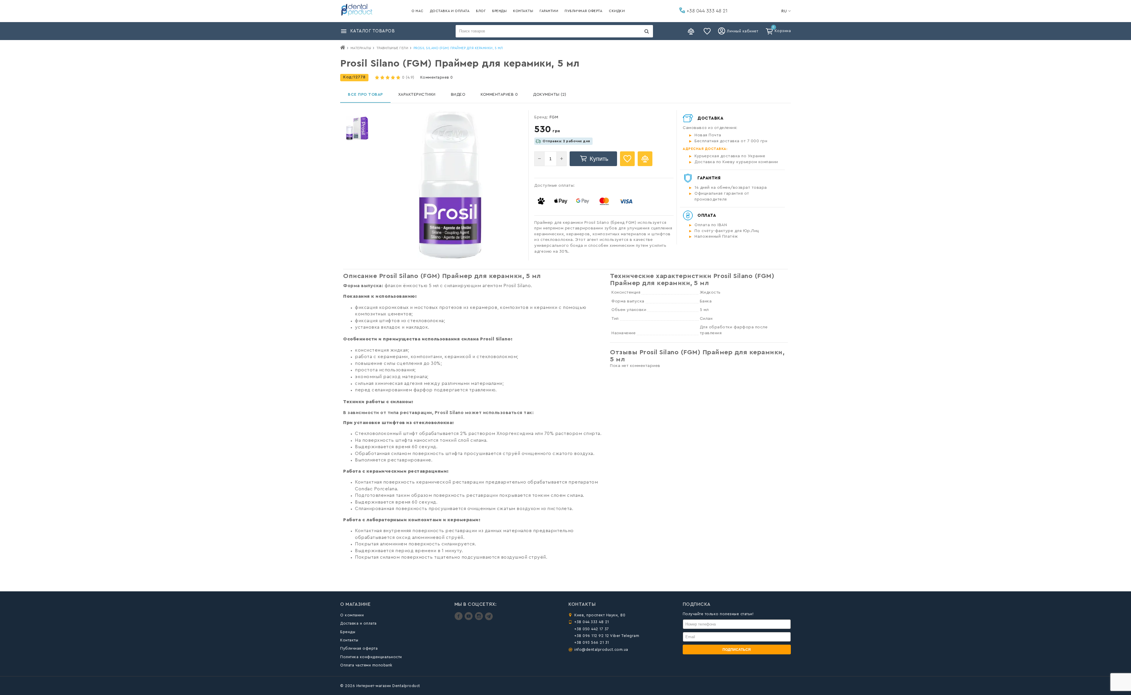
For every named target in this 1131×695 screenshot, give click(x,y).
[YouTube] (469, 619)
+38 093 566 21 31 (591, 642)
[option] (357, 128)
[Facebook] (459, 619)
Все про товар (365, 94)
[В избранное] (627, 158)
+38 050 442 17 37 (591, 629)
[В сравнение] (645, 158)
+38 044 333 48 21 (706, 11)
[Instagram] (480, 619)
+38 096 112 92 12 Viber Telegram (606, 636)
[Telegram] (489, 619)
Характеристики (417, 94)
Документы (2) (549, 94)
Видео (458, 94)
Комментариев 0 (436, 77)
